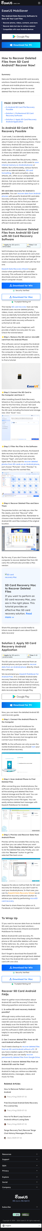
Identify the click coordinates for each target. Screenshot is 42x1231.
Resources (6, 1154)
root (33, 747)
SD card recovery (19, 307)
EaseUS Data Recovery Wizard (15, 269)
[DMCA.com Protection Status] (25, 1214)
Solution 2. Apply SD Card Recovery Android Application (21, 120)
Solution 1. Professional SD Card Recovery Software (19, 114)
